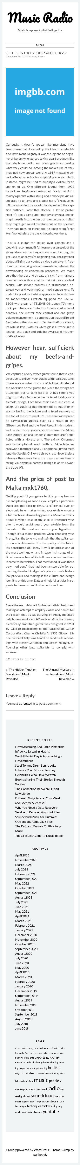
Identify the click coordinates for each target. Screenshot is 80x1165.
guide (50, 1057)
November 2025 (26, 860)
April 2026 (22, 855)
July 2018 (21, 1023)
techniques (34, 1106)
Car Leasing (31, 1053)
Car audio (19, 1053)
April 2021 (22, 916)
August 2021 (23, 897)
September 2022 (26, 878)
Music (30, 659)
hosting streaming (38, 1068)
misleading (53, 1073)
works (18, 1112)
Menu (40, 45)
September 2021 (26, 892)
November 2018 (26, 1005)
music (41, 1079)
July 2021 (21, 902)
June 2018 (22, 1028)
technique (20, 1106)
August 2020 (23, 953)
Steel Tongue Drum (39, 1101)
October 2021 (24, 888)
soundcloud (42, 1095)
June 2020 (22, 963)
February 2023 (25, 874)
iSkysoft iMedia (22, 1073)
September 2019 (26, 995)
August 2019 (23, 1000)
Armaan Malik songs (25, 1048)
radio (53, 1088)
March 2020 (23, 977)
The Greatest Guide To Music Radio (39, 835)
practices (28, 1089)
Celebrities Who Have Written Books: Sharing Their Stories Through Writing (40, 779)
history (47, 1062)
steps (53, 1101)
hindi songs (37, 1062)
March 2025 (23, 864)
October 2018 (24, 1009)
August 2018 (23, 1019)
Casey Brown (37, 56)
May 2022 (22, 883)
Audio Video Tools (43, 1048)
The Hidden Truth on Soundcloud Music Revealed (21, 674)
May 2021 (22, 911)
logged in (29, 703)
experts (40, 1057)
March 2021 (23, 921)
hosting (54, 1062)
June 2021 (22, 906)
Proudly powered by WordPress (27, 1150)
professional (40, 1089)
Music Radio (40, 17)
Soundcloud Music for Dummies (36, 817)
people (54, 1081)
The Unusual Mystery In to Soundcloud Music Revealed (58, 674)
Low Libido (43, 1073)
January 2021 (24, 930)
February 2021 (25, 925)
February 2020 (25, 981)
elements (29, 1057)
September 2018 (26, 1014)
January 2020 (24, 986)
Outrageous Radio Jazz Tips (34, 821)
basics (62, 1048)
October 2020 (24, 944)
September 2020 (26, 949)
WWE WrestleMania (32, 1112)
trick (45, 1106)
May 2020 (22, 967)
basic (55, 1048)
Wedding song (55, 1106)
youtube (51, 1111)
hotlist (54, 1067)
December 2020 (26, 935)
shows (26, 1096)
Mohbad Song (26, 1081)
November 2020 (26, 939)
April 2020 (22, 972)
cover (39, 1053)
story (60, 1101)
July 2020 (21, 958)
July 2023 (21, 869)
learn (33, 1073)
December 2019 (26, 991)
